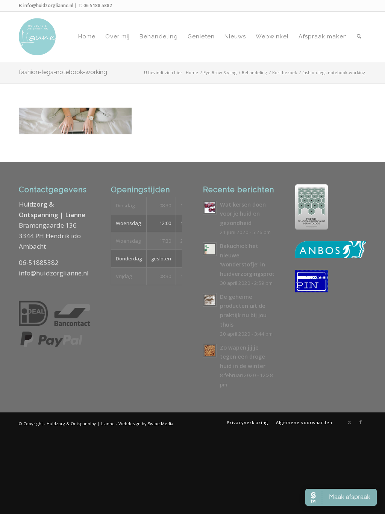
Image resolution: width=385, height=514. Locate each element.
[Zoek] (359, 37)
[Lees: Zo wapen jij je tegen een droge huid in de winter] (210, 350)
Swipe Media (160, 423)
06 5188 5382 (97, 5)
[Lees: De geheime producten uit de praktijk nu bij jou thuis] (210, 300)
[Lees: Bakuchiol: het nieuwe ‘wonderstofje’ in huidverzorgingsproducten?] (210, 249)
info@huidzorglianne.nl (48, 5)
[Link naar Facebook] (360, 422)
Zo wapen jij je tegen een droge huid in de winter (242, 357)
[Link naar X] (349, 422)
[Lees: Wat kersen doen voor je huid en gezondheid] (210, 207)
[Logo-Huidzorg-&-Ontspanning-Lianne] (37, 37)
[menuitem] (86, 37)
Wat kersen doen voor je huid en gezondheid (243, 214)
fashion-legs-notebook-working (63, 72)
